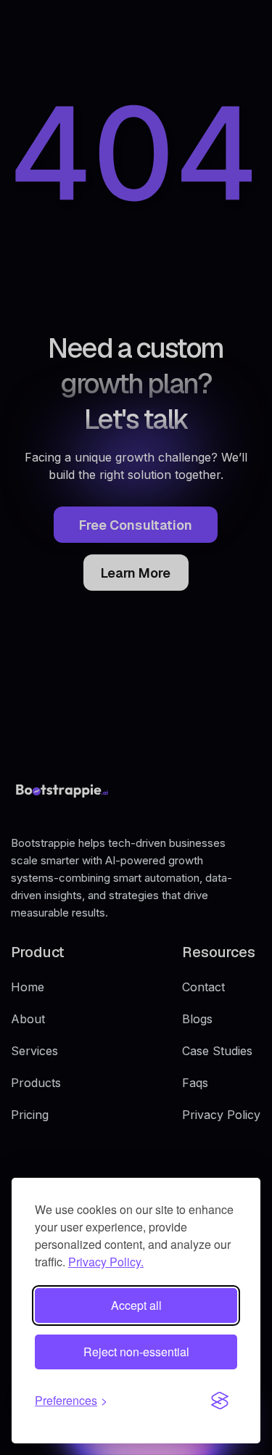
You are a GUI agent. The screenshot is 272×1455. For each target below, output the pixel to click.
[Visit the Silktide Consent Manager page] (219, 1400)
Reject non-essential (136, 1351)
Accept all (136, 1305)
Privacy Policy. (106, 1261)
